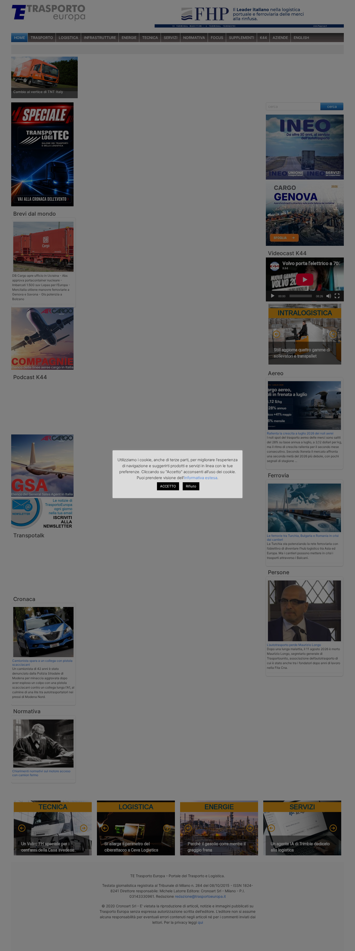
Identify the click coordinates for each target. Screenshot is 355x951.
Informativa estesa (200, 477)
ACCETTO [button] (168, 486)
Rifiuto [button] (191, 486)
